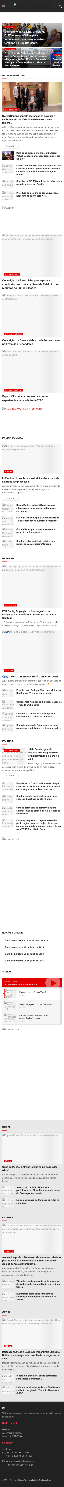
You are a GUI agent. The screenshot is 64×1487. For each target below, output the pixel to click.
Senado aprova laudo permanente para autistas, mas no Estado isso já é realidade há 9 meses (38, 810)
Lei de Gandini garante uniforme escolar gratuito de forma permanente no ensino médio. (43, 754)
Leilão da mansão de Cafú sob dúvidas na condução (37, 1201)
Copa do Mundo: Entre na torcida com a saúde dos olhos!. (29, 1168)
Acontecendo (12, 109)
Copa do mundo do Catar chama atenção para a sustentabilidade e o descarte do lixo (38, 726)
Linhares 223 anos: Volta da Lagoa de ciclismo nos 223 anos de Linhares (35, 715)
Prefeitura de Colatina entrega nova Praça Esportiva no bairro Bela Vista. (37, 194)
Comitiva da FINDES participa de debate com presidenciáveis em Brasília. (39, 183)
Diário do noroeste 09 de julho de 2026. (24, 953)
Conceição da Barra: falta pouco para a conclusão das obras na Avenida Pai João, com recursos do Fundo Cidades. (31, 284)
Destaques (10, 27)
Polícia (8, 471)
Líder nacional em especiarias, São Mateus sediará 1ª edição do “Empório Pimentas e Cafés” (38, 1390)
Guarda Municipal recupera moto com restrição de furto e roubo (35, 531)
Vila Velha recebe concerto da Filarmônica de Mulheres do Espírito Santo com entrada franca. (38, 1283)
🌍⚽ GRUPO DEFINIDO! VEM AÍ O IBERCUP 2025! (30, 676)
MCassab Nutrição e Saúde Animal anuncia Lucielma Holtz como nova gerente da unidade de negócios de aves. (31, 1355)
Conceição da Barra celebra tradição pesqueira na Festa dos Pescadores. (31, 342)
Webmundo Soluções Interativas (37, 1480)
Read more (10, 146)
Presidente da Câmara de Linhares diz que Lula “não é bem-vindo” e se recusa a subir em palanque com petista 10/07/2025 (38, 786)
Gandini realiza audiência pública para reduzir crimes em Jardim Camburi (35, 542)
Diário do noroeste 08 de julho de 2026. (24, 960)
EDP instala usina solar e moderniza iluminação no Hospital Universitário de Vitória (36, 1296)
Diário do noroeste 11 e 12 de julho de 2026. (26, 940)
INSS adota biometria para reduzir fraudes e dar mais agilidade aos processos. (30, 479)
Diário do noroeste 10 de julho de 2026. (24, 947)
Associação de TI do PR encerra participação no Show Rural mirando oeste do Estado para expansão (38, 1190)
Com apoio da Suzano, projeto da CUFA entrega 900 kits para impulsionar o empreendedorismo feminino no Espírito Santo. (25, 37)
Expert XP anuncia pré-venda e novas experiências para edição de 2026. (25, 398)
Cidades (9, 1251)
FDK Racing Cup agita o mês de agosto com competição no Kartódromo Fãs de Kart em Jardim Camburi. (29, 614)
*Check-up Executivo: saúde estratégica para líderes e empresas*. (36, 1377)
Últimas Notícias (13, 334)
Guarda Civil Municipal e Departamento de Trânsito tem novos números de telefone (37, 519)
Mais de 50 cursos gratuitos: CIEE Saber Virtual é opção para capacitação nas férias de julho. (38, 155)
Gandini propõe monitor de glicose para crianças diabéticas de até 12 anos (36, 797)
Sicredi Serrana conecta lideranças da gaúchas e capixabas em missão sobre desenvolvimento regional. (28, 119)
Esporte (9, 670)
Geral (8, 1346)
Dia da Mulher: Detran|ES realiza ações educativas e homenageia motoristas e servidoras (36, 507)
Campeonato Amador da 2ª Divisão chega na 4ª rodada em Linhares (39, 703)
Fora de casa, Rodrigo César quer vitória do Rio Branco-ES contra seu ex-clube (38, 692)
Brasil (8, 1161)
